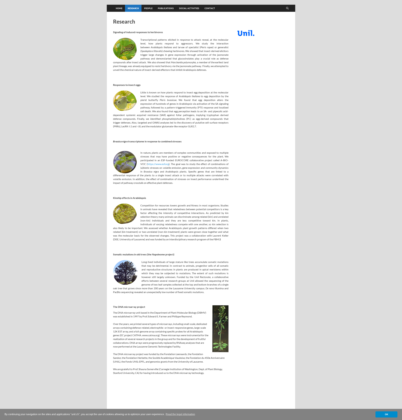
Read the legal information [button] (180, 414)
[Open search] (287, 8)
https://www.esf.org (158, 163)
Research (133, 8)
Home (119, 8)
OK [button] (386, 414)
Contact (209, 8)
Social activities (189, 8)
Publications (166, 8)
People (148, 8)
